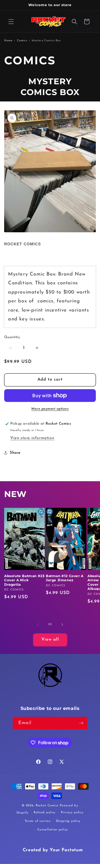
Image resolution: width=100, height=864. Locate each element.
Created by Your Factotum (53, 850)
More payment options (50, 409)
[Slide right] (62, 624)
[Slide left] (38, 624)
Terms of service (38, 821)
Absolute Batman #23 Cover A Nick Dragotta (24, 580)
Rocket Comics (22, 244)
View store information (32, 438)
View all (50, 640)
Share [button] (15, 453)
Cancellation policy (52, 829)
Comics (22, 40)
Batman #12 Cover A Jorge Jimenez (65, 578)
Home (8, 40)
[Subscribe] (81, 723)
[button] (11, 22)
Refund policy (45, 812)
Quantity (12, 337)
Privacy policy (72, 812)
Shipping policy (68, 821)
